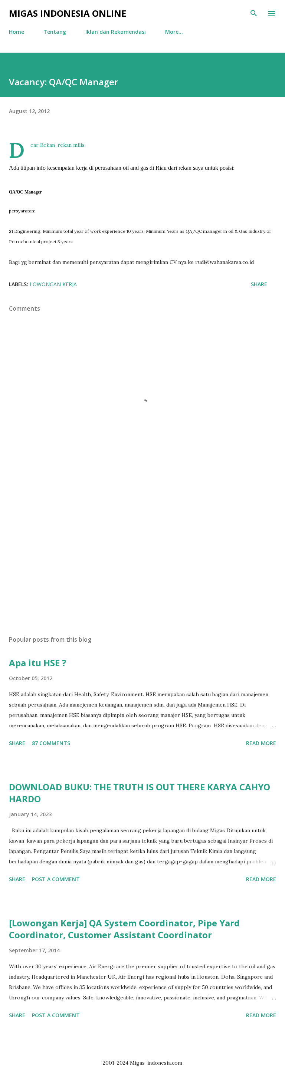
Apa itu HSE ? (37, 663)
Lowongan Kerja (53, 284)
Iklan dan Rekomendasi (115, 31)
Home (16, 31)
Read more (261, 743)
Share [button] (259, 284)
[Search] (253, 13)
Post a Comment (56, 879)
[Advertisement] (142, 560)
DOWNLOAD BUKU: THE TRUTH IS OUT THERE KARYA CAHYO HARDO (139, 793)
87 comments (51, 743)
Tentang (54, 31)
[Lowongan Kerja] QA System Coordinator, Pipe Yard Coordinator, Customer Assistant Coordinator (124, 929)
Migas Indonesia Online (67, 13)
